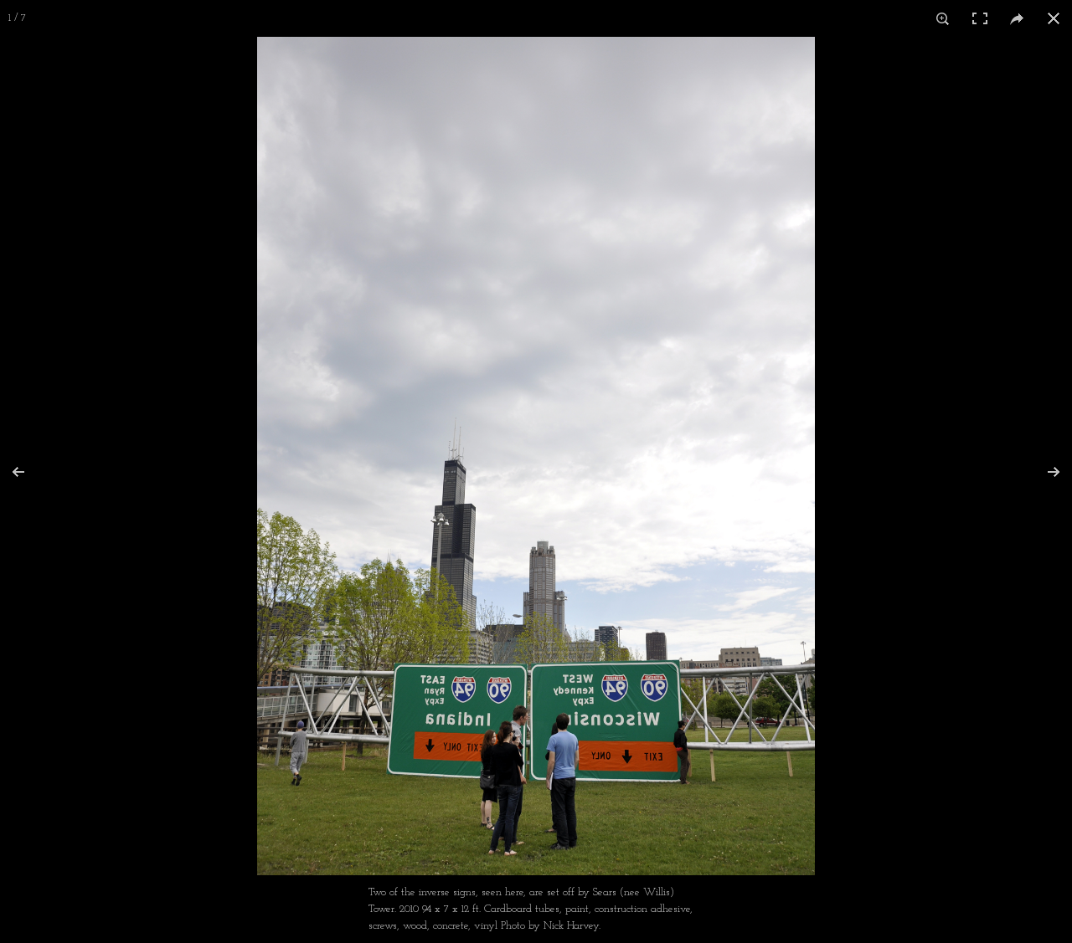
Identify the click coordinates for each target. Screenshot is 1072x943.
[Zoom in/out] (943, 18)
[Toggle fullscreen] (979, 18)
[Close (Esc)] (1053, 18)
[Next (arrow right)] (1042, 472)
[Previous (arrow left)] (29, 472)
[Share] (1016, 18)
